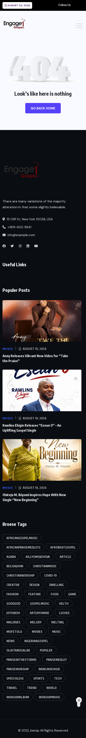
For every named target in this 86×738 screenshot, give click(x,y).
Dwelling (56, 585)
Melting (57, 622)
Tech (58, 678)
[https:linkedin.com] (28, 246)
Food (54, 594)
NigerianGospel (36, 641)
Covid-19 (50, 575)
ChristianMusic (45, 566)
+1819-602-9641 (19, 227)
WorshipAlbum (17, 697)
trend (32, 688)
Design (34, 585)
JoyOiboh (13, 613)
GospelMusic (39, 603)
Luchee (64, 613)
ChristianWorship (20, 575)
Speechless (15, 678)
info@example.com (21, 235)
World (51, 688)
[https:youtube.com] (36, 246)
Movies (37, 631)
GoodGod (13, 603)
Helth (63, 603)
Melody (36, 622)
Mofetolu (14, 631)
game (72, 594)
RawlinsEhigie (49, 669)
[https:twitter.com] (12, 246)
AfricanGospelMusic (22, 538)
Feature (34, 594)
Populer (46, 650)
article (65, 556)
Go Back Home (43, 108)
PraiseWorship (17, 669)
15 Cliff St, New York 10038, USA (29, 219)
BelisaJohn (14, 566)
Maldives (13, 622)
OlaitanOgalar (18, 650)
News (10, 641)
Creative (13, 585)
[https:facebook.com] (4, 246)
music (56, 631)
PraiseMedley (56, 659)
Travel (11, 688)
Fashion (12, 594)
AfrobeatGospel (63, 547)
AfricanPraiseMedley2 (23, 547)
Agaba (11, 556)
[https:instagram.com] (20, 246)
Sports (38, 678)
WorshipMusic (49, 697)
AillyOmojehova (38, 556)
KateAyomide (39, 613)
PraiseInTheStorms (21, 659)
